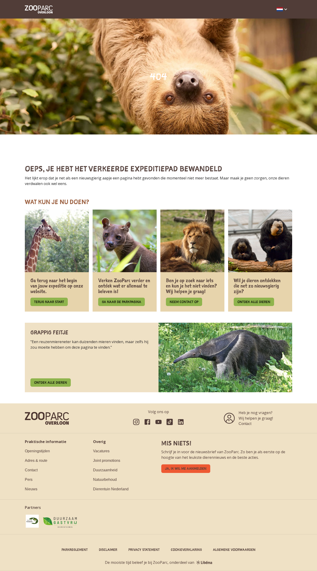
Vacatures (101, 451)
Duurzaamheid (105, 470)
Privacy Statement (144, 549)
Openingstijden (37, 451)
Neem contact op (184, 302)
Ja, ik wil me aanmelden (186, 468)
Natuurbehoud (105, 480)
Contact (245, 424)
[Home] (39, 9)
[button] (282, 9)
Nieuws (31, 489)
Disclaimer (108, 549)
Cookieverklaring (186, 549)
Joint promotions (106, 461)
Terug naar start (49, 302)
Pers (28, 480)
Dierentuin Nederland (111, 489)
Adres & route (36, 461)
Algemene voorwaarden (234, 549)
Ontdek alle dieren (253, 302)
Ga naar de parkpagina (121, 302)
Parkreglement (74, 549)
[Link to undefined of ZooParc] (136, 421)
